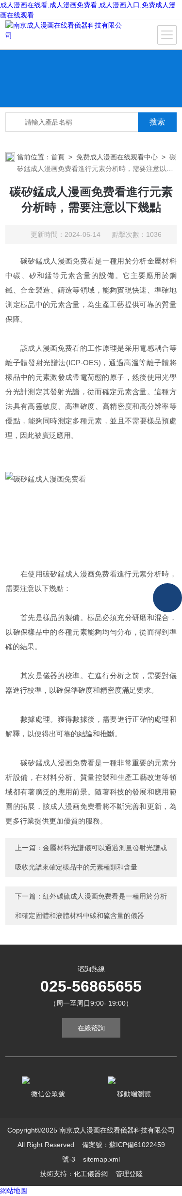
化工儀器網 (91, 1174)
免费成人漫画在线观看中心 (117, 157)
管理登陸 (129, 1174)
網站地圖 (13, 1191)
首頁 (58, 157)
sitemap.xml (101, 1159)
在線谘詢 (91, 1028)
